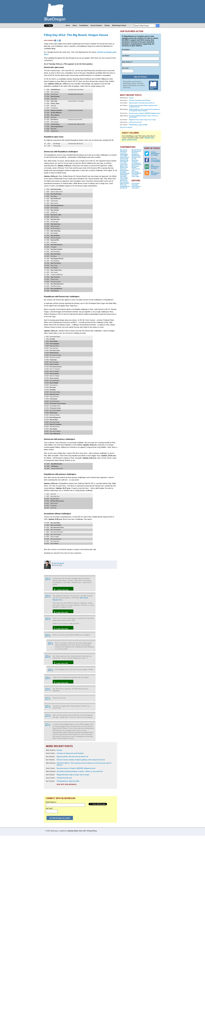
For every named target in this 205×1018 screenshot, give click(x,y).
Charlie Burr (135, 185)
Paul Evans (123, 172)
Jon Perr (134, 158)
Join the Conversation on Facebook (155, 160)
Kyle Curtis (123, 169)
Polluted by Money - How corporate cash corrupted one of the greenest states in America (144, 110)
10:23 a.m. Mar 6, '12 (48, 596)
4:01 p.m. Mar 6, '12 (47, 635)
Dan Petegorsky (136, 163)
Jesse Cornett (124, 167)
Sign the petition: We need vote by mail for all (72, 756)
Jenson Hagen (124, 177)
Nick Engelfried (124, 170)
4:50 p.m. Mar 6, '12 (50, 643)
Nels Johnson (124, 180)
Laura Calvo (123, 163)
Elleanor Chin (124, 166)
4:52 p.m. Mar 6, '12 (47, 678)
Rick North (135, 153)
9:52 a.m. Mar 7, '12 (47, 706)
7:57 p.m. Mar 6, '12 (50, 670)
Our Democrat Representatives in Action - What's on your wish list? (80, 771)
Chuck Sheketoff (136, 173)
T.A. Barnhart (123, 155)
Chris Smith (135, 174)
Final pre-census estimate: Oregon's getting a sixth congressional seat (81, 760)
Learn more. (127, 87)
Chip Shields (135, 172)
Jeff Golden (123, 176)
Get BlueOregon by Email (155, 166)
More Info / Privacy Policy (88, 831)
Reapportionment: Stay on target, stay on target (73, 774)
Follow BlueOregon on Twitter (155, 153)
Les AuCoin (123, 153)
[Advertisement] (107, 612)
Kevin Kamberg (124, 182)
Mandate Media (73, 831)
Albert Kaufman (124, 183)
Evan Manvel (123, 188)
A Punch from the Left (64, 778)
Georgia (59, 750)
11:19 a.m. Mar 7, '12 (48, 715)
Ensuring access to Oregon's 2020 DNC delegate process (76, 768)
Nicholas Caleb (124, 160)
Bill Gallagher (123, 174)
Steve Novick (135, 154)
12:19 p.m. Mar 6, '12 (48, 618)
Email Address (51, 802)
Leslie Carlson (124, 164)
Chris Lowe (123, 185)
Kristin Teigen (135, 176)
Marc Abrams (123, 150)
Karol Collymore (136, 186)
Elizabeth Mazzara (137, 150)
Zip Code (49, 808)
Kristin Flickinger (125, 173)
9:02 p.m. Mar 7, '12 (47, 724)
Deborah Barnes (124, 157)
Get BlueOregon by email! (59, 818)
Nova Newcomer (136, 151)
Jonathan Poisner (136, 164)
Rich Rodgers (135, 166)
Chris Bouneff (124, 158)
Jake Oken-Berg (136, 155)
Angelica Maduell (125, 186)
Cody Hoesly (123, 179)
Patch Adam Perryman (135, 161)
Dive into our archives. (67, 784)
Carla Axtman (135, 188)
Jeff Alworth (123, 151)
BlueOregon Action (119, 25)
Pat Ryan (134, 167)
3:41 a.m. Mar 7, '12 (47, 698)
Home (68, 25)
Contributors (83, 25)
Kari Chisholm (49, 40)
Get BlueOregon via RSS (155, 173)
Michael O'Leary (136, 157)
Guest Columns (96, 25)
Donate (107, 25)
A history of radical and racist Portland (70, 753)
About (74, 25)
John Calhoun (124, 161)
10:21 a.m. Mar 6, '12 (48, 579)
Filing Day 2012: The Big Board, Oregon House (76, 35)
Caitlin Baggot (124, 154)
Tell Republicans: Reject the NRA (68, 781)
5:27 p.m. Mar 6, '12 (47, 689)
